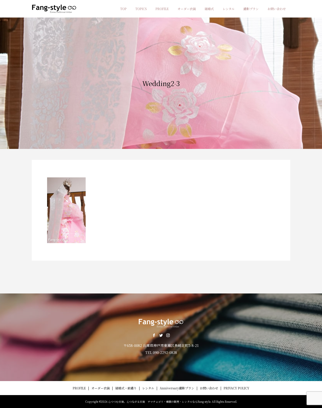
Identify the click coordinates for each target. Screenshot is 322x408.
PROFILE (162, 9)
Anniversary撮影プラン (177, 388)
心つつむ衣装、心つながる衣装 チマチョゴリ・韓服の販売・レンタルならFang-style (159, 401)
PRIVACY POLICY (236, 388)
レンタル (229, 9)
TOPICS (141, 9)
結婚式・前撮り (126, 388)
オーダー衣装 (186, 9)
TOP (123, 9)
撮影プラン (251, 9)
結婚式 (209, 9)
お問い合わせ (276, 9)
